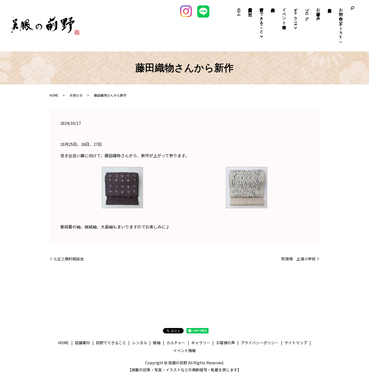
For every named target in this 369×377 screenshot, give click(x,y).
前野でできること (262, 18)
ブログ (307, 11)
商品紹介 (273, 6)
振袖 (156, 342)
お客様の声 (318, 9)
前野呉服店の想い (250, 9)
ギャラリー (296, 14)
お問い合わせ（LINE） (341, 22)
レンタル (139, 342)
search (352, 8)
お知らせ (76, 95)
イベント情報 (284, 14)
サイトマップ (295, 342)
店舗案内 (329, 3)
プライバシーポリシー (260, 342)
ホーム (239, 9)
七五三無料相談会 (68, 258)
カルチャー (175, 342)
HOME (53, 95)
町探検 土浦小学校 (298, 258)
